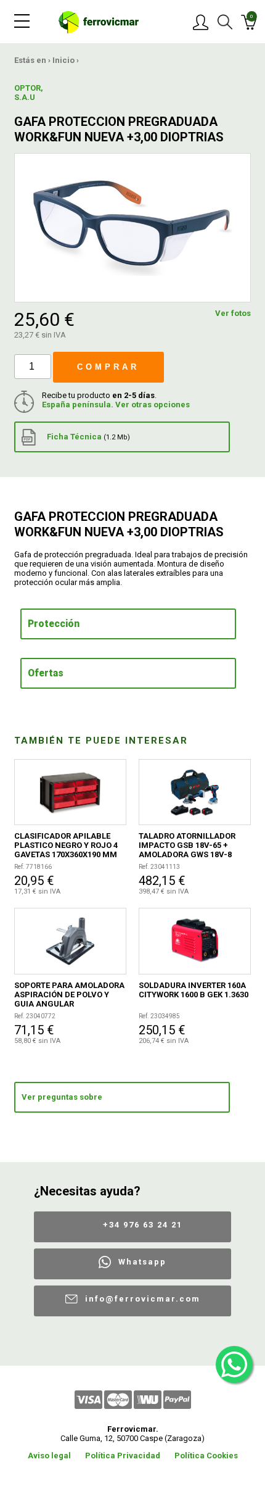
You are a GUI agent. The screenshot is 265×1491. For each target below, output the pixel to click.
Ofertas (45, 673)
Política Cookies (206, 1455)
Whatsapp (142, 1261)
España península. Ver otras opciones (116, 404)
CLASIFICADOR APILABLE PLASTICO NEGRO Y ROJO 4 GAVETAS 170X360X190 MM (66, 845)
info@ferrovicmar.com (142, 1298)
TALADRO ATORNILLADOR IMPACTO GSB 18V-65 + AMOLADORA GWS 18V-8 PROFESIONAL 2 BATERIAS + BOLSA (192, 845)
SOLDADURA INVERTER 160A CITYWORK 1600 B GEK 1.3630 (193, 990)
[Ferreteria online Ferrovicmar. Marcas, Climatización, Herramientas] (98, 21)
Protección (54, 623)
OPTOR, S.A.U (28, 92)
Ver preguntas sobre (62, 1097)
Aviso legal (49, 1455)
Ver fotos (233, 313)
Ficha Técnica (87, 436)
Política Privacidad (122, 1455)
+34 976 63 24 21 (142, 1224)
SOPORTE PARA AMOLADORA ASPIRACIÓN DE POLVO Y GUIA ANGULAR (69, 994)
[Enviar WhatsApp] (234, 1364)
